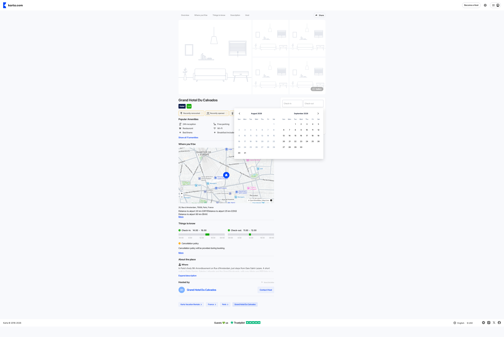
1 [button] (295, 124)
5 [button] (256, 130)
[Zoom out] (181, 197)
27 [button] (262, 147)
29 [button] (274, 147)
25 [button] (251, 147)
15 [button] (274, 135)
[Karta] (13, 5)
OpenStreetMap (255, 200)
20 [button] (262, 141)
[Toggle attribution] (271, 200)
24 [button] (245, 147)
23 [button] (239, 147)
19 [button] (256, 141)
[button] (226, 175)
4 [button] (250, 130)
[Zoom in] (181, 193)
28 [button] (268, 147)
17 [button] (245, 141)
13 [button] (262, 135)
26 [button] (256, 147)
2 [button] (239, 130)
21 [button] (268, 141)
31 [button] (245, 153)
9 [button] (239, 135)
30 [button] (239, 153)
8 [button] (273, 130)
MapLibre (265, 200)
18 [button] (251, 141)
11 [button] (250, 135)
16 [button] (239, 141)
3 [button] (245, 130)
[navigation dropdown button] (495, 5)
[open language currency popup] (485, 5)
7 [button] (268, 130)
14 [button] (268, 135)
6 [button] (262, 130)
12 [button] (256, 135)
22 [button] (274, 141)
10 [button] (245, 135)
